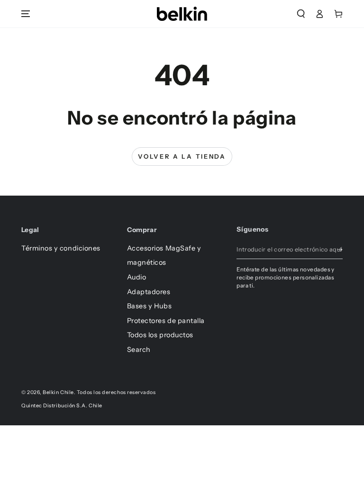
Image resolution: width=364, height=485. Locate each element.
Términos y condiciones (60, 248)
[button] (300, 13)
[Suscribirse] (340, 249)
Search (139, 349)
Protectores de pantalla (166, 320)
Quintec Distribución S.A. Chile (61, 406)
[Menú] (25, 13)
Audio (136, 277)
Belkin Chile (58, 392)
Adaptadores (149, 291)
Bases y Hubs (149, 306)
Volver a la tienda (182, 156)
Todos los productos (160, 335)
